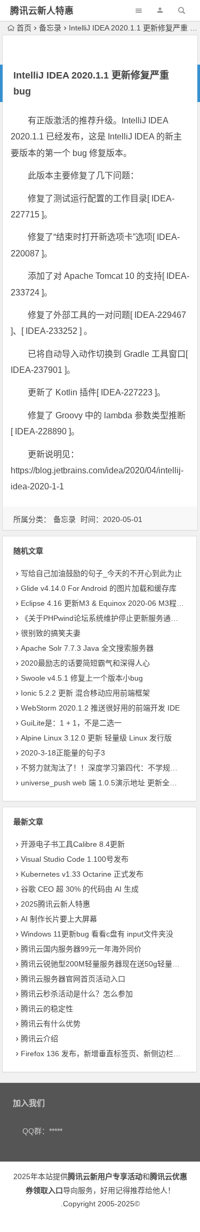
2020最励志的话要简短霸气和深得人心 (85, 663)
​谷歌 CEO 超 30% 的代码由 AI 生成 (80, 889)
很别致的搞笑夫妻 (51, 633)
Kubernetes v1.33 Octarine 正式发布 (82, 874)
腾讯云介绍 (39, 1038)
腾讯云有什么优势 (51, 1023)
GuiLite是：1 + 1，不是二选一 (71, 723)
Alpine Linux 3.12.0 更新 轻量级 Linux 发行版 (96, 738)
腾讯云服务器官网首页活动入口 (73, 978)
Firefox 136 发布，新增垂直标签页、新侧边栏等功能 (108, 1053)
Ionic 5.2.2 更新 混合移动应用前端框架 (85, 693)
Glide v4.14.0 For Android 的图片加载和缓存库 (99, 588)
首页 (24, 28)
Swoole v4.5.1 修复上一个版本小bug (82, 678)
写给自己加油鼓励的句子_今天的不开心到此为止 (101, 573)
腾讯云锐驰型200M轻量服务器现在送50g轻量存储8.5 (109, 964)
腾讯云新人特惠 (42, 11)
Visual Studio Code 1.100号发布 (75, 859)
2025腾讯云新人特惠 (55, 904)
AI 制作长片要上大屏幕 (59, 919)
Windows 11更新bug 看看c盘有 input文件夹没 (97, 934)
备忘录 (50, 28)
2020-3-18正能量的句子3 (63, 752)
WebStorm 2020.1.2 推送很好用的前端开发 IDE (100, 708)
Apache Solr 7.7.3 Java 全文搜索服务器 (87, 648)
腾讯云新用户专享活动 (105, 1176)
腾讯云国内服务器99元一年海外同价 (81, 949)
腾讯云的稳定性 (47, 1008)
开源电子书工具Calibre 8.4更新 (73, 844)
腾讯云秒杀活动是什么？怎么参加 (77, 993)
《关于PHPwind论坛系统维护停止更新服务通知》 (103, 618)
